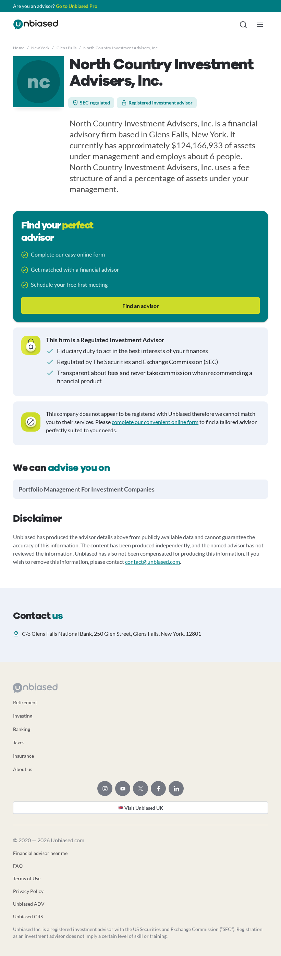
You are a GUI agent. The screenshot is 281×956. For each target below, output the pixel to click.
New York (40, 47)
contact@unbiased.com (152, 561)
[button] (243, 24)
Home (18, 47)
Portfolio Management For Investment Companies (87, 489)
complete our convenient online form (155, 422)
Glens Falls (67, 47)
